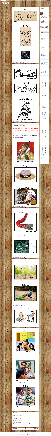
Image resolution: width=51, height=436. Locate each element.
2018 (41, 154)
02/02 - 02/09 (43, 148)
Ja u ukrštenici (42, 47)
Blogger (32, 434)
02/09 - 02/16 (43, 147)
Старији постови (36, 428)
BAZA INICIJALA (42, 39)
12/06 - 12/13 (43, 85)
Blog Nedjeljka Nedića (42, 57)
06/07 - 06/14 (43, 131)
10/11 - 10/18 (43, 114)
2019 (41, 153)
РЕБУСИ (6, 3)
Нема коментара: (22, 62)
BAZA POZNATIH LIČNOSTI (43, 38)
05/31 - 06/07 (43, 132)
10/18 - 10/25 (43, 113)
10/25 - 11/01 (43, 112)
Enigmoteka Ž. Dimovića (43, 63)
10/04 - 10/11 (43, 115)
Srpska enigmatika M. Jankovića (44, 62)
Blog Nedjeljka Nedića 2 (43, 71)
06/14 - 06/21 (43, 130)
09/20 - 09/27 (43, 117)
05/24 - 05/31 (43, 133)
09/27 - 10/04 (43, 116)
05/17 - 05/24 (43, 134)
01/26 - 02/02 (43, 149)
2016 (41, 156)
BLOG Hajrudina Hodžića (43, 55)
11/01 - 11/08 (43, 111)
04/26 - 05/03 (43, 137)
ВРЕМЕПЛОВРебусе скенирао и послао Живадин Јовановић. (44, 90)
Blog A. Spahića (42, 56)
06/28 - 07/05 (43, 128)
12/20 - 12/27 (43, 83)
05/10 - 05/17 (43, 135)
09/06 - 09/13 (43, 119)
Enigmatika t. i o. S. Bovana (43, 72)
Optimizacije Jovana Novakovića (44, 65)
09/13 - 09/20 (43, 118)
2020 (41, 81)
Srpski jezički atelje (42, 48)
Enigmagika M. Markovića (43, 53)
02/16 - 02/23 (43, 146)
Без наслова (43, 102)
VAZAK (41, 46)
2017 (41, 155)
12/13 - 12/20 (43, 84)
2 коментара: (21, 121)
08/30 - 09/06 (43, 120)
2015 (41, 157)
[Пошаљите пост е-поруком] (25, 62)
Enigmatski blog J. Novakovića (43, 64)
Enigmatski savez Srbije (43, 40)
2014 (41, 158)
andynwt (27, 434)
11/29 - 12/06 (43, 86)
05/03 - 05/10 (43, 136)
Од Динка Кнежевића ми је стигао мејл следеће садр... (44, 95)
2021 (41, 80)
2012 (41, 160)
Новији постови (15, 428)
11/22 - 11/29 (43, 87)
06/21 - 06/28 (43, 129)
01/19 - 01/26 (43, 150)
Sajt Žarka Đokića (42, 54)
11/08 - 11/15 (43, 110)
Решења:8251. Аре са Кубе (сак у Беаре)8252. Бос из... (44, 108)
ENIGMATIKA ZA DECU (43, 45)
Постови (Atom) (27, 430)
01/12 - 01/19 (43, 151)
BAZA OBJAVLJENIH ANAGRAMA (44, 37)
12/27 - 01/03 (43, 82)
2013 (41, 159)
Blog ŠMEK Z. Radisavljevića (43, 70)
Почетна (25, 428)
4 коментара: (21, 206)
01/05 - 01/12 (43, 152)
